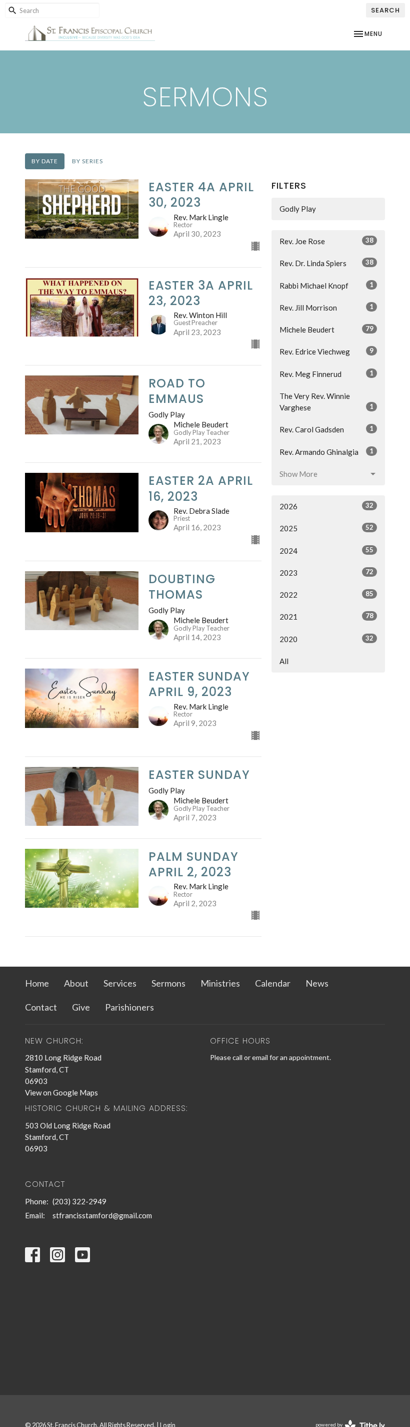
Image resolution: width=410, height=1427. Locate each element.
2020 (327, 639)
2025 (327, 528)
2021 (327, 616)
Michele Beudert (327, 329)
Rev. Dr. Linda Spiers (327, 263)
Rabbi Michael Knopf (327, 285)
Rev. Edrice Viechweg (327, 351)
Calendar (272, 983)
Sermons (169, 983)
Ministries (220, 983)
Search (385, 10)
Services (120, 983)
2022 (327, 594)
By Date (45, 161)
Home (37, 983)
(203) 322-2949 (79, 1201)
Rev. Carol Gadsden (327, 429)
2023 (327, 572)
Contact (41, 1007)
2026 (327, 506)
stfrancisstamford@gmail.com (102, 1215)
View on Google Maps (61, 1092)
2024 (327, 550)
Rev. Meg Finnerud (327, 373)
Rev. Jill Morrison (327, 307)
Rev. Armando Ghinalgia (327, 451)
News (317, 983)
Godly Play (298, 208)
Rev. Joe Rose (327, 241)
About (76, 983)
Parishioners (129, 1007)
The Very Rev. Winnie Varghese (327, 401)
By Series (87, 161)
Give (81, 1007)
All (284, 661)
